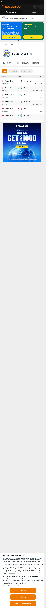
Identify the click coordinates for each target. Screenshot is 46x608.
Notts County (28, 102)
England (9, 45)
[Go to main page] (13, 6)
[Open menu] (40, 7)
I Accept (23, 591)
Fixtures (36, 63)
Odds (16, 63)
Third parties (11, 573)
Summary (7, 63)
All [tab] (4, 71)
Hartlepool (27, 88)
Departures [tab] (26, 71)
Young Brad (9, 81)
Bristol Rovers (29, 81)
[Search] (35, 7)
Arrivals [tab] (13, 71)
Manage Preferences (23, 603)
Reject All (22, 597)
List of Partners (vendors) (12, 586)
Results (25, 63)
